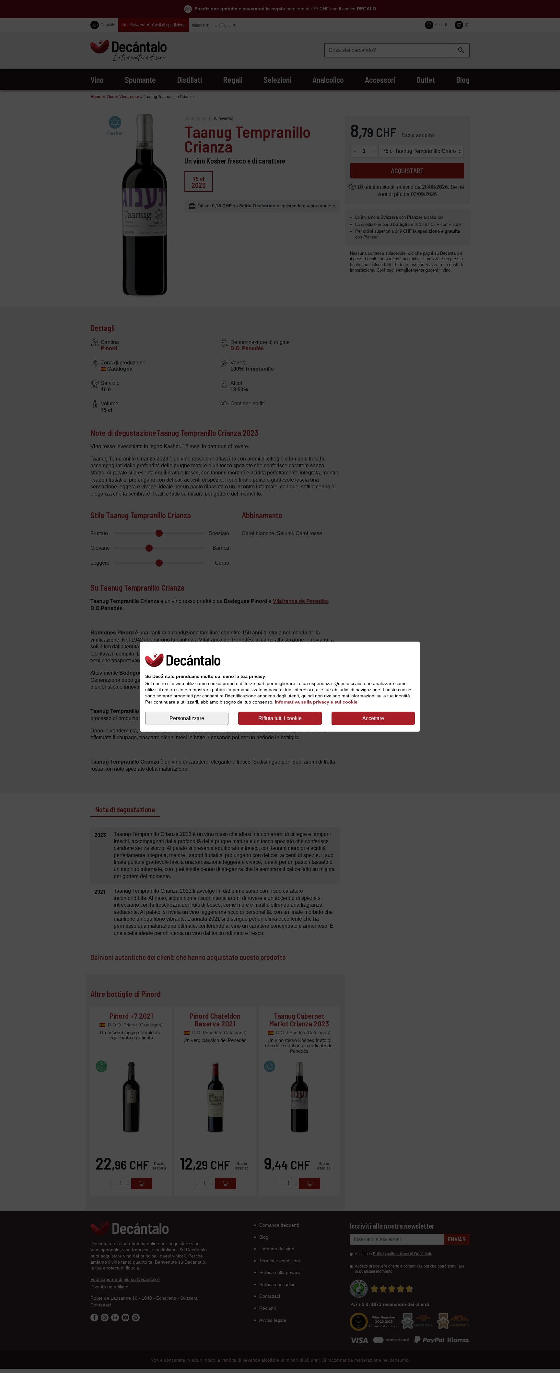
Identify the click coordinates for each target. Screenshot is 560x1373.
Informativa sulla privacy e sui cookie (316, 702)
